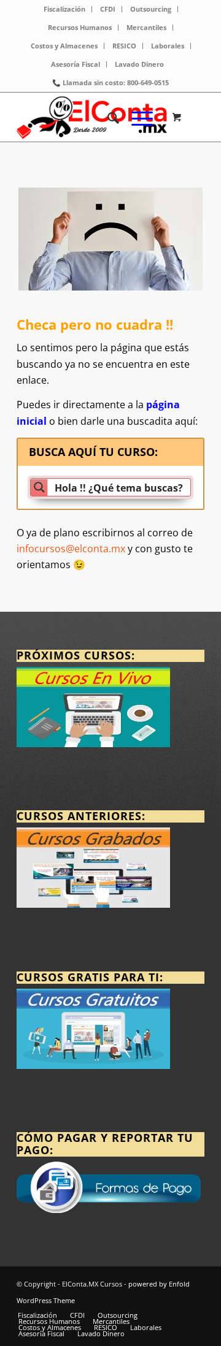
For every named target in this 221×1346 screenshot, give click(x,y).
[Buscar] (107, 117)
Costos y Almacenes (64, 45)
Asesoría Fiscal (75, 64)
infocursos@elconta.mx (71, 548)
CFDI (107, 8)
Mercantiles (146, 27)
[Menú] (136, 117)
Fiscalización (64, 8)
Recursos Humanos (80, 27)
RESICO (124, 45)
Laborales (167, 45)
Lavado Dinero (139, 64)
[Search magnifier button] (39, 487)
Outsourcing (150, 8)
